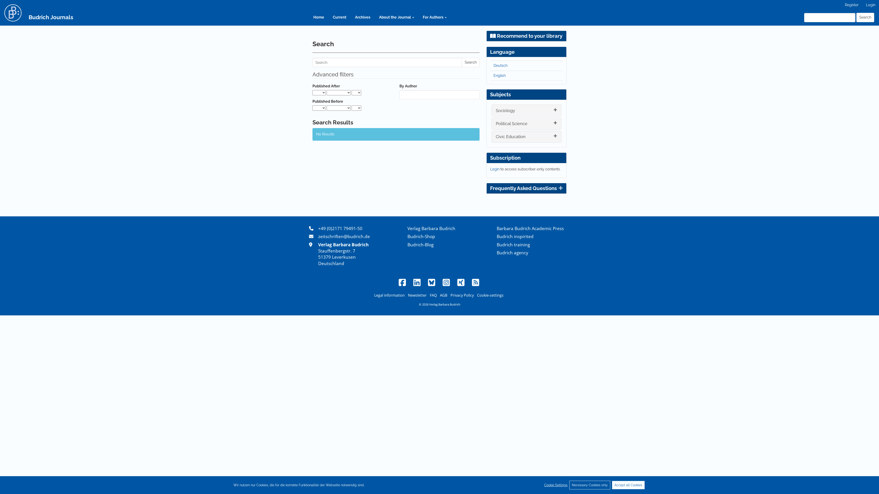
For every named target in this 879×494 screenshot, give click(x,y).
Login (870, 5)
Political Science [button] (511, 123)
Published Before (327, 101)
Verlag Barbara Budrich (431, 228)
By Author (408, 86)
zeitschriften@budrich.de (344, 236)
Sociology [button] (505, 110)
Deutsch (500, 65)
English (500, 75)
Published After (326, 86)
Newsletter (417, 295)
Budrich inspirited (515, 236)
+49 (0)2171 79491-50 (340, 228)
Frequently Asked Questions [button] (523, 188)
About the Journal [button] (395, 17)
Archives (362, 17)
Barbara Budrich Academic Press (530, 228)
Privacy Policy (462, 295)
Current (339, 17)
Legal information (389, 295)
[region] (439, 485)
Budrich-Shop (421, 236)
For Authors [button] (433, 17)
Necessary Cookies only (590, 485)
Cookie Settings (555, 485)
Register (852, 5)
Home (318, 17)
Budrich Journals (51, 17)
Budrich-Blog (420, 245)
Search (865, 17)
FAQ (433, 295)
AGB (443, 295)
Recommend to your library (529, 36)
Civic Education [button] (511, 136)
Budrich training (513, 245)
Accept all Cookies (628, 485)
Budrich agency (512, 253)
